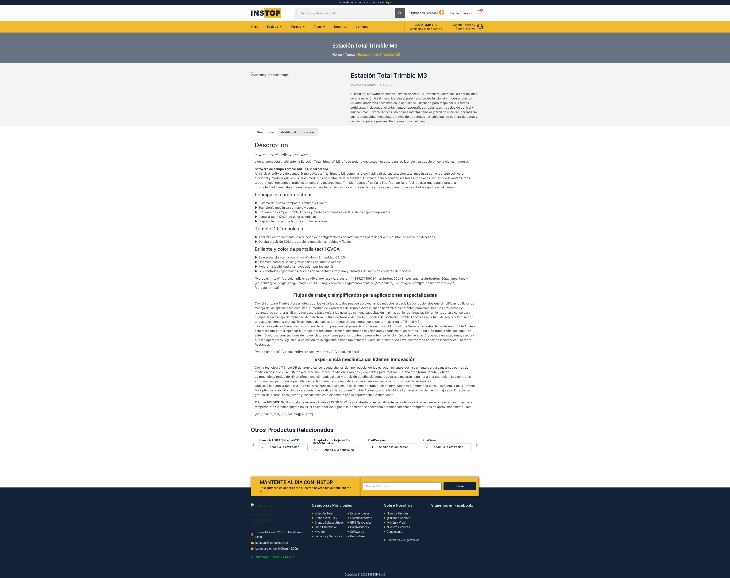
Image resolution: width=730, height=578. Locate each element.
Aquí (388, 2)
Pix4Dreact (431, 440)
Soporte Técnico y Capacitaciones (463, 26)
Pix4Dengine (377, 440)
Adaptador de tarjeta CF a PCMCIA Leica (331, 441)
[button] (283, 447)
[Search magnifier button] (400, 13)
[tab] (255, 27)
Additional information (297, 132)
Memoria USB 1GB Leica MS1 (279, 440)
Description (265, 132)
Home (337, 54)
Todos (350, 54)
